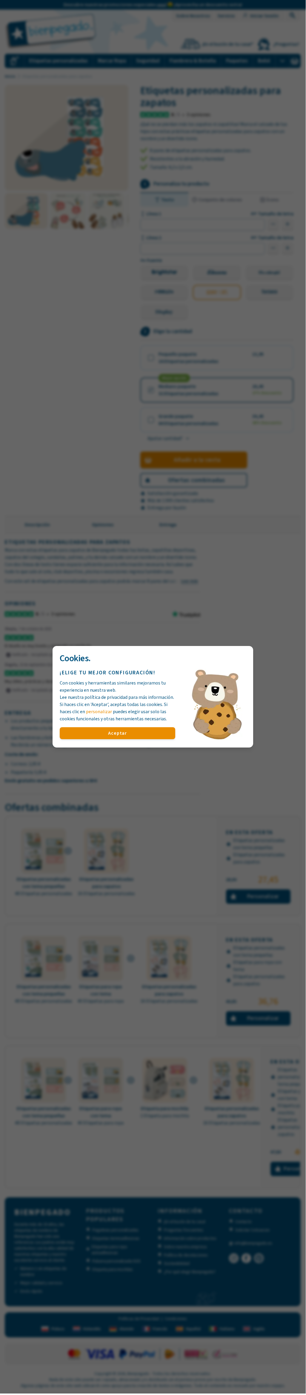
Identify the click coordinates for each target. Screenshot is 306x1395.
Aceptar (117, 733)
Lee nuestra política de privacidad (93, 697)
